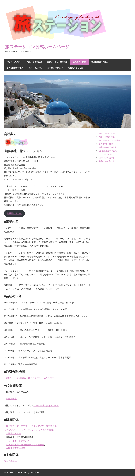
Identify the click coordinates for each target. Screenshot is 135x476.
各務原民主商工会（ (15, 444)
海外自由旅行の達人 (99, 62)
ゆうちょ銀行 (34, 377)
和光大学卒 (11, 398)
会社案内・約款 (79, 62)
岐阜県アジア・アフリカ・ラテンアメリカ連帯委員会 (31, 426)
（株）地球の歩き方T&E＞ (46, 405)
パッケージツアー (14, 62)
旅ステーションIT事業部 (57, 62)
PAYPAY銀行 (49, 377)
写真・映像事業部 (34, 62)
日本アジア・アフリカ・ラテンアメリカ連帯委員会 (29, 429)
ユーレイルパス (35, 67)
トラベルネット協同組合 (17, 440)
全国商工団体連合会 (34, 444)
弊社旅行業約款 (14, 213)
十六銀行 (8, 377)
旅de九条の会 (10, 461)
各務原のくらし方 (75, 67)
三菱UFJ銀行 (20, 377)
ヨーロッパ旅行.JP (55, 67)
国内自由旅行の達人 (15, 67)
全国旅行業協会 (13, 433)
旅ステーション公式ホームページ (37, 46)
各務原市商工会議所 (15, 448)
